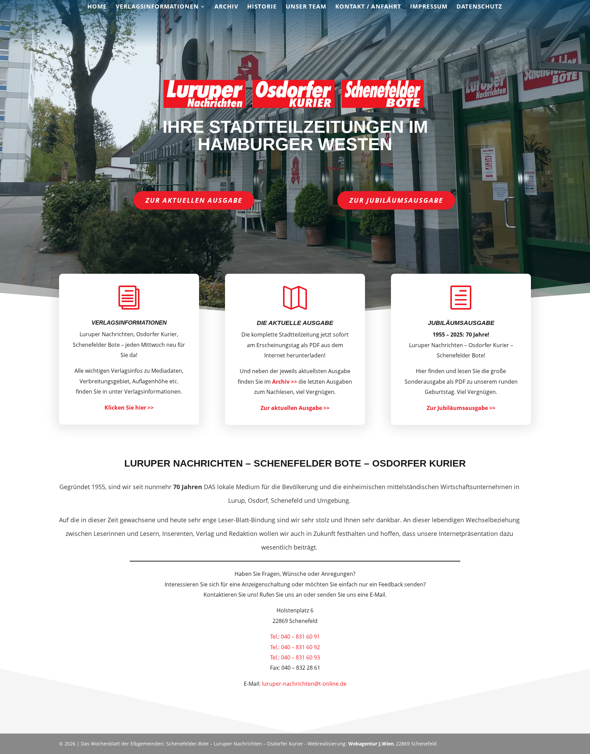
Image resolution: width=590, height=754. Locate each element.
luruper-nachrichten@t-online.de (304, 683)
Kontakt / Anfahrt (368, 7)
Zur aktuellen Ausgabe (193, 200)
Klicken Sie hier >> (129, 407)
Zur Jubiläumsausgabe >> (461, 408)
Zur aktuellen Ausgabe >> (295, 408)
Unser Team (306, 7)
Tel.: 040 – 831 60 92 (295, 647)
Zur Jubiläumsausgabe (396, 200)
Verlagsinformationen (157, 7)
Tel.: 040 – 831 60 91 (295, 636)
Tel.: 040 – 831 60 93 (295, 657)
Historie (262, 7)
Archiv (226, 7)
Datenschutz (479, 7)
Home (97, 7)
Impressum (429, 7)
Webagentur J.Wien (371, 743)
